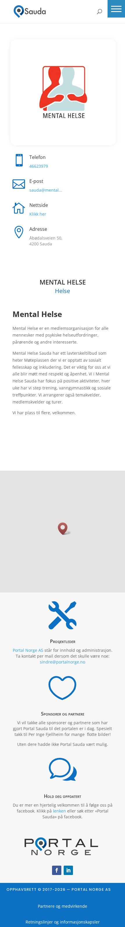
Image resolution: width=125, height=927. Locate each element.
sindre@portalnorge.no (62, 662)
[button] (116, 9)
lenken (59, 811)
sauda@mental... (45, 190)
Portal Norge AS (28, 650)
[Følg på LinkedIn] (68, 870)
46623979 (38, 166)
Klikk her (37, 214)
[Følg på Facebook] (56, 870)
